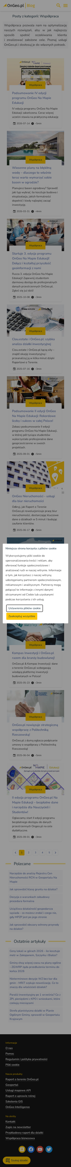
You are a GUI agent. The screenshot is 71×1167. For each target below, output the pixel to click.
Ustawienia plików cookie (24, 608)
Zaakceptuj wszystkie (21, 616)
